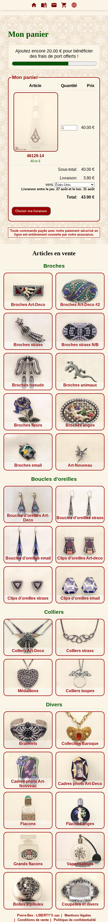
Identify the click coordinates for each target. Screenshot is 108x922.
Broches (54, 266)
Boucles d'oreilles (54, 479)
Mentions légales (78, 915)
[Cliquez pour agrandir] (35, 122)
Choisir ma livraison (31, 211)
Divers (54, 704)
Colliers (54, 612)
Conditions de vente (33, 920)
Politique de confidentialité (75, 920)
